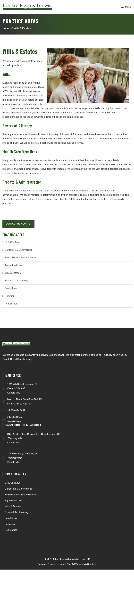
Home (5, 28)
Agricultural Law (13, 265)
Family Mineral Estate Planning (21, 257)
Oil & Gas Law (12, 242)
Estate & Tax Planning (16, 280)
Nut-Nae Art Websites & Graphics (79, 564)
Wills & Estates (13, 272)
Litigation (10, 296)
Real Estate (11, 303)
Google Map (13, 392)
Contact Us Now (16, 223)
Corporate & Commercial (18, 249)
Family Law (11, 288)
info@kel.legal (14, 417)
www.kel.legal (14, 421)
